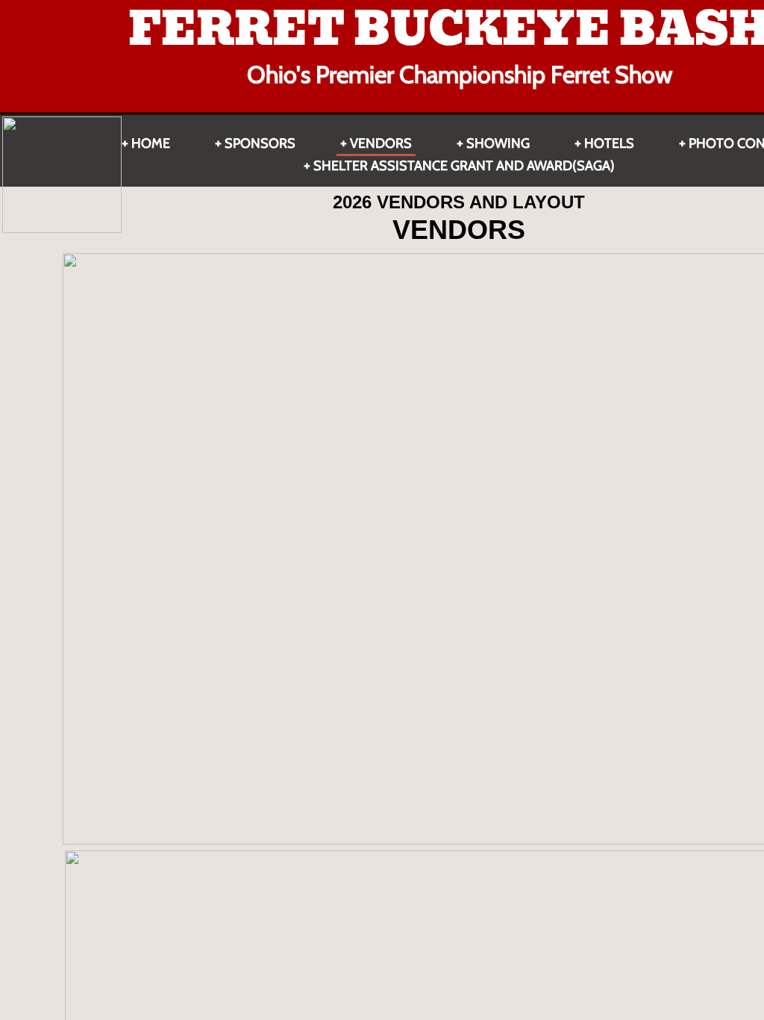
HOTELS (609, 143)
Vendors (381, 143)
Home (150, 143)
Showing (498, 143)
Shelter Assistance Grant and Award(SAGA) (464, 166)
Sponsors (260, 143)
